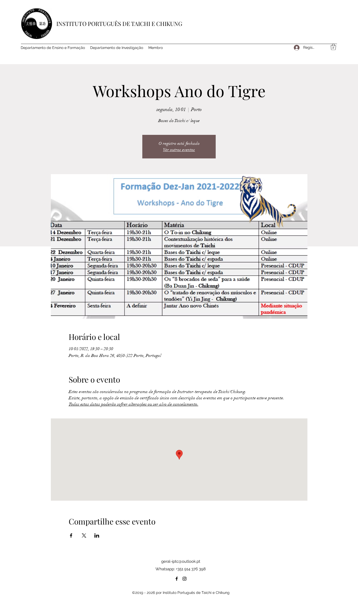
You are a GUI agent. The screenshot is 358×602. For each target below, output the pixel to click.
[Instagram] (184, 578)
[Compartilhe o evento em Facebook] (71, 535)
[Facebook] (176, 578)
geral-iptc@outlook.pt (180, 561)
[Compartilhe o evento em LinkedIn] (96, 535)
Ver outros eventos (179, 149)
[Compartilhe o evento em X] (84, 535)
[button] (333, 47)
